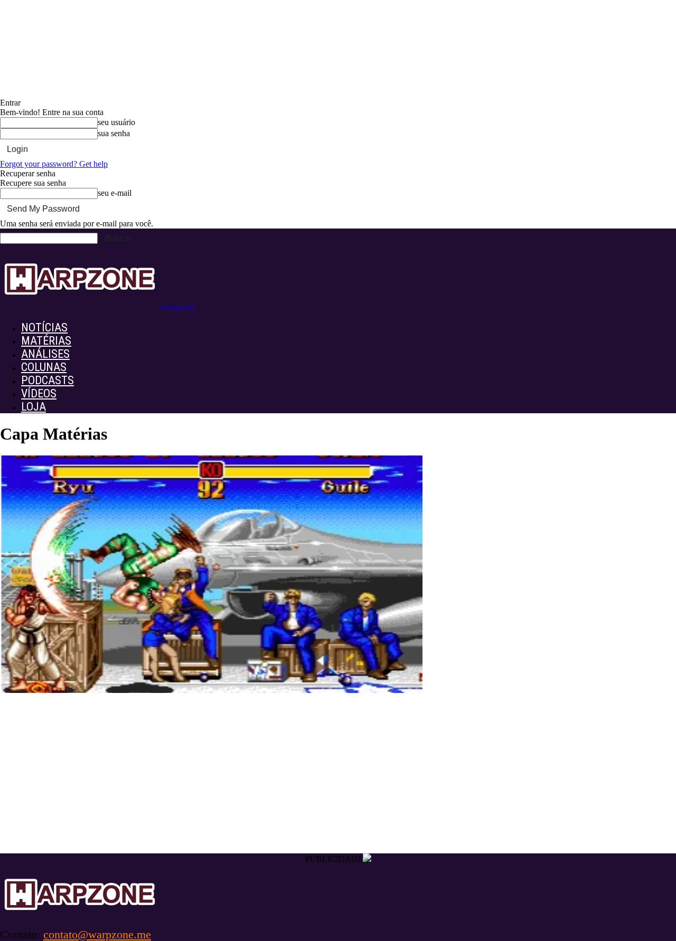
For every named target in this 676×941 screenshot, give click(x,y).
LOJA (33, 406)
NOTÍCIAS (44, 327)
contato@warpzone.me (97, 934)
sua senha (114, 133)
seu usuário (116, 122)
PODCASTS (47, 380)
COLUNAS (44, 367)
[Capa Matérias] (211, 690)
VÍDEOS (39, 393)
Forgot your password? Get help (54, 163)
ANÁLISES (45, 353)
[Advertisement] (338, 774)
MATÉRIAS (46, 340)
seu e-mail (115, 192)
